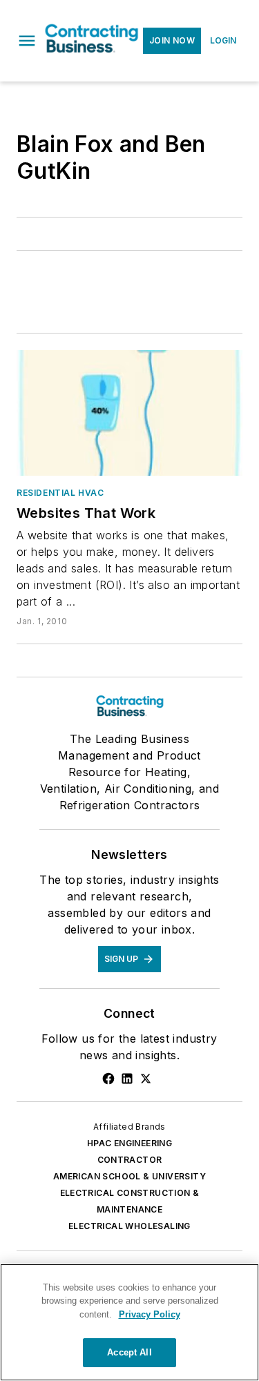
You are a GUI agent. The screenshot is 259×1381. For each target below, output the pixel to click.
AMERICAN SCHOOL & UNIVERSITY (129, 1176)
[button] (27, 40)
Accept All (129, 1352)
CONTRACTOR (129, 1160)
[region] (129, 1322)
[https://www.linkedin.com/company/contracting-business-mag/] (127, 1078)
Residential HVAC (60, 492)
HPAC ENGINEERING (129, 1143)
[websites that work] (129, 413)
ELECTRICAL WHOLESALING (129, 1226)
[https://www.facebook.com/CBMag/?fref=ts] (108, 1078)
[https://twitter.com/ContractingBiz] (146, 1078)
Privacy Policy (149, 1314)
